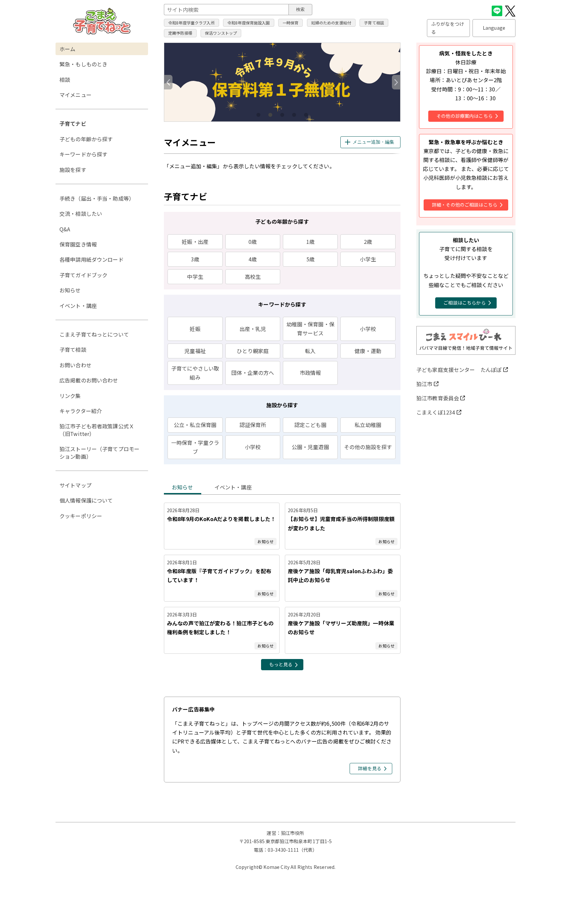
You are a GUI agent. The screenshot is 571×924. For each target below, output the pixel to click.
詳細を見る (369, 768)
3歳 (195, 259)
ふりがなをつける (447, 27)
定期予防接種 (180, 33)
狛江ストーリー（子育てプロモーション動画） (99, 452)
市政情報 (310, 373)
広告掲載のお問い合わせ (88, 380)
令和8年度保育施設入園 (248, 22)
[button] (396, 82)
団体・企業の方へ (252, 373)
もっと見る (281, 664)
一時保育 (291, 22)
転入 (310, 351)
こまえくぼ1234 (435, 412)
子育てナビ (72, 123)
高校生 (253, 276)
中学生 (195, 276)
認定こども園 (310, 425)
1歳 (310, 242)
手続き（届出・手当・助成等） (96, 198)
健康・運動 (368, 351)
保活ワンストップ (221, 33)
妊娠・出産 (195, 242)
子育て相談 (374, 22)
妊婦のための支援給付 (331, 22)
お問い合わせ (75, 365)
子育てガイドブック (83, 275)
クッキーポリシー (80, 516)
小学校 (368, 329)
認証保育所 (253, 425)
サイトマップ (75, 485)
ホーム (67, 49)
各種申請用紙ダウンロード (91, 259)
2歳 (368, 242)
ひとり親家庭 (253, 351)
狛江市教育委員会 (437, 398)
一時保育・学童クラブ (195, 447)
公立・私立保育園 (195, 425)
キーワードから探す (83, 154)
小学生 (368, 259)
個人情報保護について (86, 500)
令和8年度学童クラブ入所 (191, 22)
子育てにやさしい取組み (195, 372)
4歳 (252, 259)
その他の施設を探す (368, 447)
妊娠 (195, 329)
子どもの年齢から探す (86, 139)
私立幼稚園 (368, 425)
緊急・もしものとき (83, 64)
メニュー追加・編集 (373, 142)
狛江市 (424, 384)
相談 (64, 79)
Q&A (64, 229)
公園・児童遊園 (310, 447)
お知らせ (182, 487)
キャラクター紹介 (80, 411)
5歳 (310, 259)
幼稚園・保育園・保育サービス (310, 328)
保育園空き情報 (78, 244)
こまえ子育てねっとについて (94, 334)
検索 (300, 9)
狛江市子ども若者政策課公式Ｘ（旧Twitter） (96, 429)
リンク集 (70, 396)
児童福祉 (195, 351)
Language (494, 27)
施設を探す (72, 170)
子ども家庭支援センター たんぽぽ (459, 370)
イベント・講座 (233, 487)
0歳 (252, 242)
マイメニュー (75, 95)
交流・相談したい (80, 213)
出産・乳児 (253, 329)
